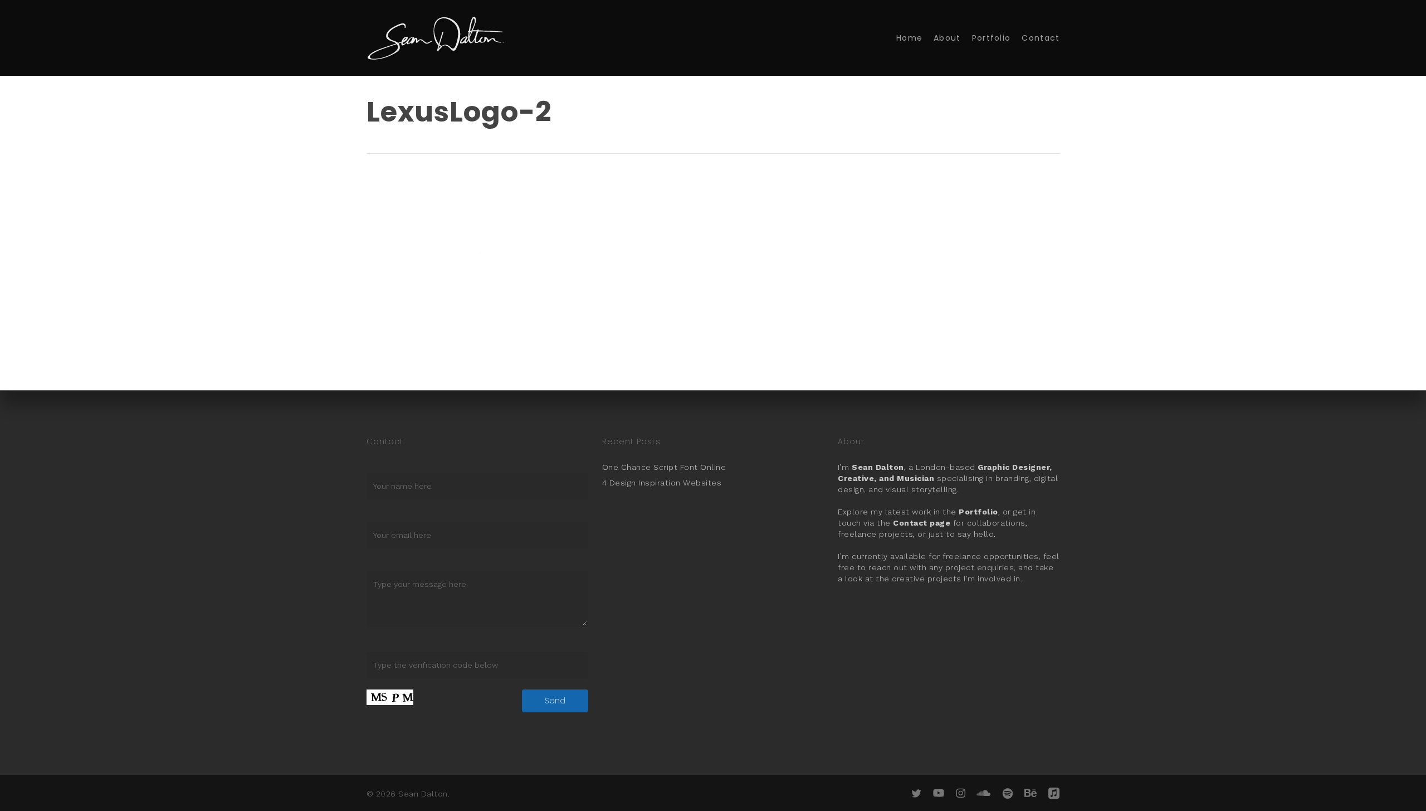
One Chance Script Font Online (664, 467)
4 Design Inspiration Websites (662, 482)
